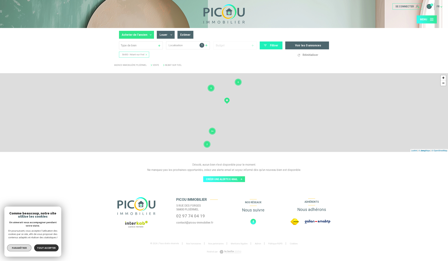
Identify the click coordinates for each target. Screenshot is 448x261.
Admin (258, 243)
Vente (156, 65)
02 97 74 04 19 (190, 216)
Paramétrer (19, 247)
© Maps (424, 150)
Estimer (185, 34)
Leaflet (414, 150)
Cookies (294, 244)
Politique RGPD (275, 243)
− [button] (443, 83)
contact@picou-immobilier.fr (194, 222)
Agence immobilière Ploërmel (130, 65)
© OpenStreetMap (439, 150)
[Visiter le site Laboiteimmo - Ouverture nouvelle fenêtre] (230, 252)
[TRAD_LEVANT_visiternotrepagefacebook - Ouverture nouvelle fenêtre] (253, 221)
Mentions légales (239, 243)
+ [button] (443, 78)
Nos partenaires (216, 243)
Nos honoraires (193, 243)
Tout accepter (46, 247)
